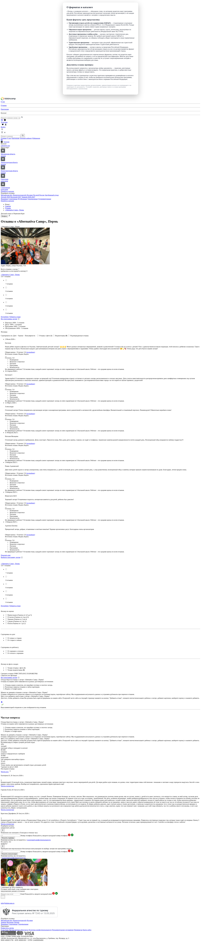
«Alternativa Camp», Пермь (10, 275)
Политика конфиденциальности (40, 930)
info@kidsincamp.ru (7, 903)
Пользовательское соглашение (63, 930)
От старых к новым (14, 640)
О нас (9, 138)
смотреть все (5, 146)
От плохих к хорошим (15, 653)
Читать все (5, 772)
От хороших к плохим (15, 651)
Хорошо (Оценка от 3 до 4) (17, 619)
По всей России (38, 195)
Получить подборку (8, 838)
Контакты (24, 930)
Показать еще (5, 555)
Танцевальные (32, 199)
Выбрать (4, 216)
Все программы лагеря (9, 319)
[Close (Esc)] (6, 356)
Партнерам (15, 138)
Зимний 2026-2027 (28, 197)
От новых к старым (14, 638)
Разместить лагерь (7, 928)
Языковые (4, 199)
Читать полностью (7, 786)
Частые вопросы (15, 930)
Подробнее (5, 317)
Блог (7, 930)
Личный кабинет (26, 138)
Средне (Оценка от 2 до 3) (17, 621)
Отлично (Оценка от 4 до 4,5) (18, 617)
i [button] (18, 319)
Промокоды (78, 930)
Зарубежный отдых (52, 195)
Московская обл (6, 195)
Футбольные (22, 199)
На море (30, 195)
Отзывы (4, 138)
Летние (16, 922)
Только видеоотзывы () (16, 670)
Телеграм (6, 142)
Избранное (36, 138)
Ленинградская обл (19, 195)
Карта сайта (87, 930)
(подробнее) (30, 352)
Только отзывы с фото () (17, 668)
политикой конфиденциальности (39, 840)
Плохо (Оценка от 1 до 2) (17, 623)
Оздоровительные (44, 199)
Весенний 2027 (15, 197)
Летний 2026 (5, 197)
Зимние (3, 922)
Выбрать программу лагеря (10, 557)
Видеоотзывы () (61, 336)
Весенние (10, 922)
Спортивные (13, 199)
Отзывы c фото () (46, 336)
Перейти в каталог (7, 191)
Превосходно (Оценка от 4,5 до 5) (20, 615)
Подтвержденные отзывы (79, 336)
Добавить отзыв (15, 317)
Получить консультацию (9, 854)
